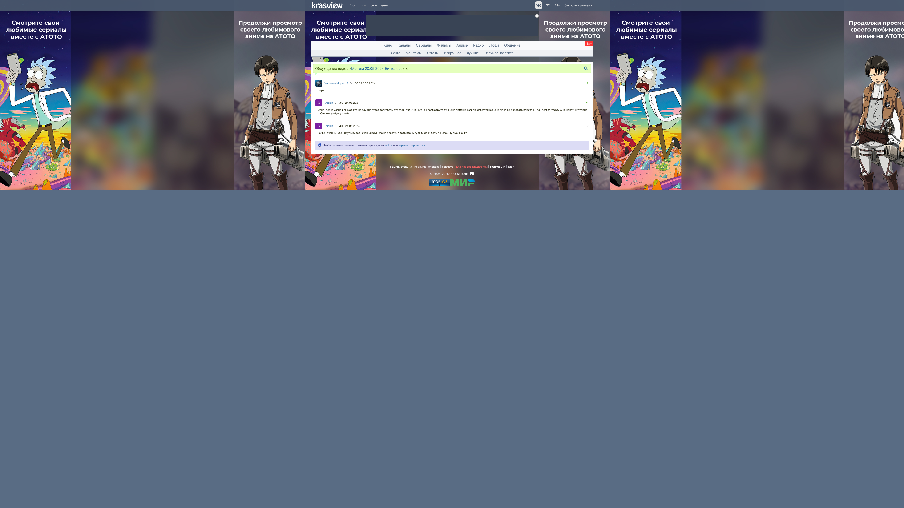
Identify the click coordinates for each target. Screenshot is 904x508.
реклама (448, 166)
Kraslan (328, 102)
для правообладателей (472, 166)
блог (511, 166)
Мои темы (413, 53)
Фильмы (444, 45)
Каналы (404, 45)
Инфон (462, 173)
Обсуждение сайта (498, 53)
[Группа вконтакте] (538, 8)
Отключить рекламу (578, 5)
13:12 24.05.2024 (349, 125)
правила (420, 166)
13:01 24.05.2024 (349, 102)
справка (434, 166)
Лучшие (473, 53)
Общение (512, 45)
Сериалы (424, 45)
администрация (401, 166)
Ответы (433, 53)
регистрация (379, 5)
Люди (494, 45)
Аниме (462, 45)
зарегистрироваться (412, 145)
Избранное (452, 53)
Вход (353, 5)
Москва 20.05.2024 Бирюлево (377, 68)
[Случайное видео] (547, 5)
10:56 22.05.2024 (364, 83)
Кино (387, 45)
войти (388, 145)
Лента (395, 53)
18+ (557, 5)
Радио (478, 45)
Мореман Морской (336, 83)
